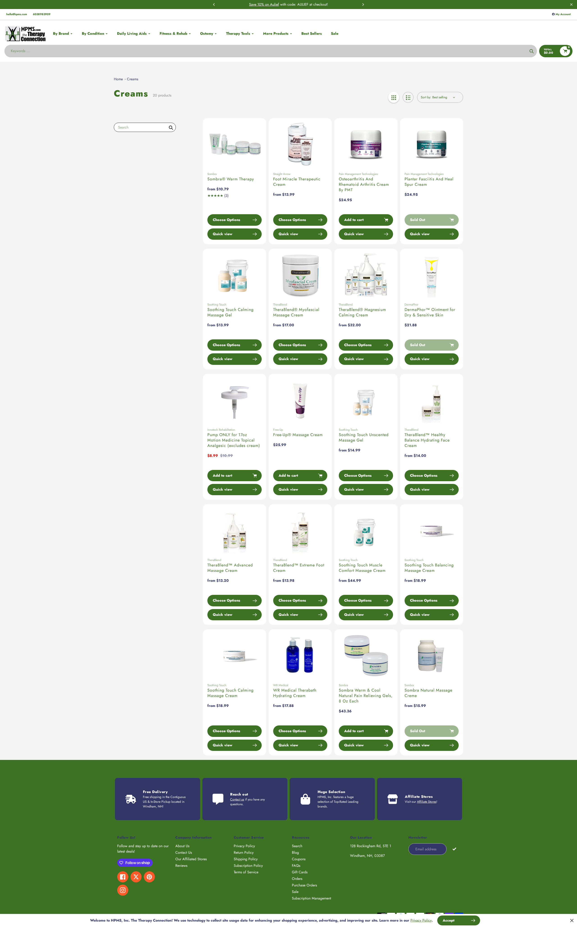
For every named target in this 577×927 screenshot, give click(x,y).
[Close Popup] (572, 920)
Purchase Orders (304, 885)
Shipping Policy (246, 859)
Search (297, 846)
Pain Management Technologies (358, 174)
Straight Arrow (282, 174)
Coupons (298, 859)
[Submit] (454, 848)
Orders (297, 878)
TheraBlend (280, 304)
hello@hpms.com (16, 14)
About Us (182, 846)
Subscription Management (311, 898)
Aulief (274, 4)
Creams (132, 79)
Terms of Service (246, 872)
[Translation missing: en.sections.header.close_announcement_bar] (571, 4)
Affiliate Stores (426, 801)
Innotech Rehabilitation (221, 430)
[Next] (363, 4)
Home (118, 79)
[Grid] (393, 97)
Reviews (181, 865)
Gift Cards (299, 872)
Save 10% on (259, 4)
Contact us (237, 799)
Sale (295, 891)
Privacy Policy (244, 846)
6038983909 (41, 14)
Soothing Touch (216, 304)
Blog (295, 852)
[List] (408, 97)
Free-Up (278, 430)
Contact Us (183, 852)
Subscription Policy (248, 865)
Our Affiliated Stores (191, 859)
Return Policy (244, 852)
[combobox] (145, 127)
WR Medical (280, 685)
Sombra (212, 174)
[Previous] (214, 4)
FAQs (296, 865)
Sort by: (426, 97)
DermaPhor (411, 304)
